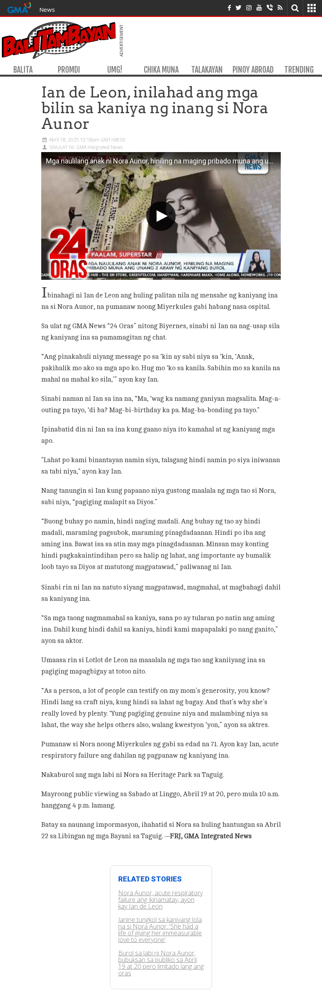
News (47, 9)
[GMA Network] (19, 6)
